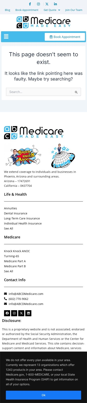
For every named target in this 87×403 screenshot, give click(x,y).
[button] (52, 10)
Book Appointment (26, 10)
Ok (44, 395)
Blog (7, 10)
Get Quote (50, 10)
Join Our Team (73, 10)
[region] (43, 377)
